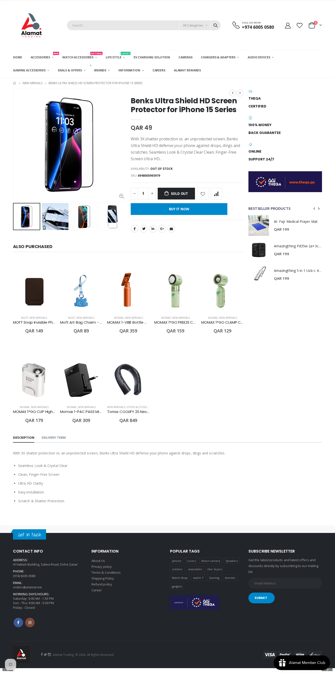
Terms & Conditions (106, 572)
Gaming (214, 578)
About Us (98, 560)
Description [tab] (23, 437)
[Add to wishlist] (203, 193)
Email (171, 229)
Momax (119, 317)
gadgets (177, 586)
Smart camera (210, 561)
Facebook (135, 229)
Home (15, 83)
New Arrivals (32, 83)
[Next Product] (240, 93)
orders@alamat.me (27, 587)
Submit (261, 598)
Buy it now (179, 209)
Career (96, 590)
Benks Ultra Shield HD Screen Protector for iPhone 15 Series (184, 105)
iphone (176, 561)
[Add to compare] (216, 193)
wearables (195, 569)
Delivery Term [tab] (54, 437)
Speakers (232, 561)
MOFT (24, 317)
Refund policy (101, 584)
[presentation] (18, 216)
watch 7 (198, 578)
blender (230, 578)
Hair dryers (214, 569)
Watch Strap (180, 578)
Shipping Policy (102, 578)
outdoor (177, 569)
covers (191, 561)
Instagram (30, 622)
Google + (162, 229)
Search (215, 25)
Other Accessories (139, 407)
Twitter (144, 229)
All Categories (193, 25)
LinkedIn (153, 229)
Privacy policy (101, 566)
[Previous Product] (232, 93)
